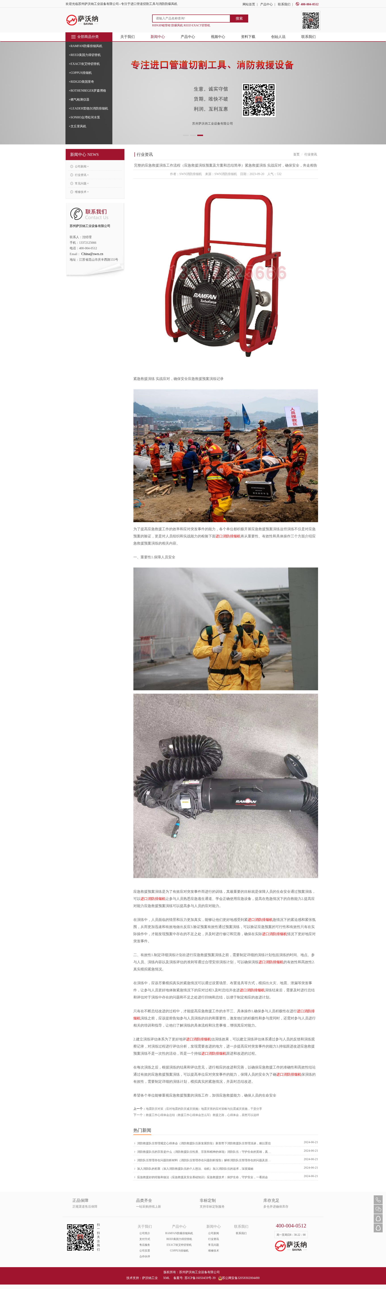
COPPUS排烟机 (179, 1250)
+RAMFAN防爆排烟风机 (85, 46)
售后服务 (144, 1244)
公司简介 (144, 1233)
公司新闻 (213, 1233)
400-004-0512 (310, 4)
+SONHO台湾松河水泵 (84, 117)
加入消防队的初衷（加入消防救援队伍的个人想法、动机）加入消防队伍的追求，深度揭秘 (195, 1168)
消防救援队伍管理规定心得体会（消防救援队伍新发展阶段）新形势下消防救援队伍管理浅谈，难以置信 (204, 1143)
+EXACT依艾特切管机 (84, 64)
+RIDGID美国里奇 (81, 81)
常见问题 (213, 1244)
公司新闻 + (81, 166)
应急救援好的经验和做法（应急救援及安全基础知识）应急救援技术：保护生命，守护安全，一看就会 (202, 1177)
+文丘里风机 (77, 126)
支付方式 (144, 1239)
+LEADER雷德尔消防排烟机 (88, 108)
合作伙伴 (144, 1256)
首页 (296, 154)
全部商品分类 (88, 37)
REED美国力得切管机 (179, 1239)
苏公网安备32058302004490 (241, 1278)
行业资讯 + (81, 175)
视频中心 (218, 37)
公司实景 (144, 1250)
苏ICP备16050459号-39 (200, 1278)
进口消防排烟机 (228, 536)
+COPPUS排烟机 (80, 72)
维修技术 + (81, 192)
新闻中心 (158, 37)
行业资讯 (213, 1239)
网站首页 (249, 4)
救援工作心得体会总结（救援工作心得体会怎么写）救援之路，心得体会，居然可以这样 (202, 1115)
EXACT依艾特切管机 (179, 1244)
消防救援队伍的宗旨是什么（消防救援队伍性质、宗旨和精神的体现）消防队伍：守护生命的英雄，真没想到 (204, 1151)
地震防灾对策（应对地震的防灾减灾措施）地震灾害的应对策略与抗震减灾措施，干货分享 (204, 1108)
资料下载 (248, 37)
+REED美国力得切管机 (85, 55)
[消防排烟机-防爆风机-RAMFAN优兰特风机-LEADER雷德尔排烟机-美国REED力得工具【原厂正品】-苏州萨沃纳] (82, 20)
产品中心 (266, 4)
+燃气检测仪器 (79, 99)
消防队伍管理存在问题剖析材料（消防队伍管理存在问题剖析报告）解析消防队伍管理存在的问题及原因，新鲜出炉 (204, 1160)
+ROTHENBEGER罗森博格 (87, 90)
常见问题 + (81, 183)
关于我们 (127, 37)
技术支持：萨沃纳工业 (142, 1278)
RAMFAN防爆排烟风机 (179, 1233)
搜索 (239, 18)
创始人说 (278, 37)
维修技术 (213, 1250)
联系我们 (284, 4)
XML (166, 1278)
